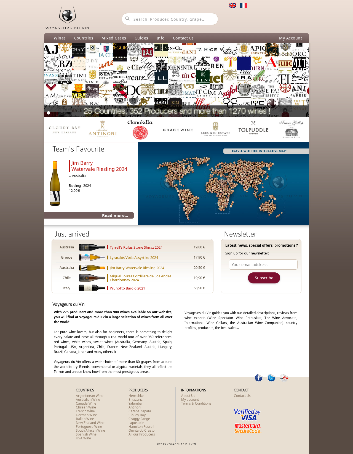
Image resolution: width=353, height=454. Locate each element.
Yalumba (135, 403)
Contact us (183, 38)
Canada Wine (86, 403)
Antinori (135, 407)
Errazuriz (136, 399)
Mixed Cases (113, 38)
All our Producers (142, 434)
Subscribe (264, 277)
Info (161, 38)
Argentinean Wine (89, 395)
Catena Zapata (140, 411)
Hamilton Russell (141, 426)
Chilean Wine (86, 407)
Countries (83, 38)
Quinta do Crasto (141, 430)
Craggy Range (139, 418)
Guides (141, 38)
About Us (188, 395)
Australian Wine (88, 399)
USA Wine (83, 438)
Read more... (115, 215)
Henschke (136, 395)
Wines (60, 38)
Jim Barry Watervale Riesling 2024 (99, 166)
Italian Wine (85, 418)
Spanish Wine (86, 434)
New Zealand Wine (90, 422)
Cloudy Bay (137, 415)
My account (190, 399)
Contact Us (242, 395)
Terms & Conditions (196, 403)
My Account (290, 38)
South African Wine (90, 430)
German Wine (86, 415)
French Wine (85, 411)
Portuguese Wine (89, 426)
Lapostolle (136, 422)
